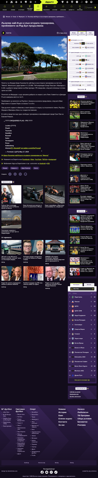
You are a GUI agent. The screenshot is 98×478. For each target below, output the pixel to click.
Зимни (34, 435)
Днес (82, 33)
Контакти (62, 422)
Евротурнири (7, 426)
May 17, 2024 (24, 152)
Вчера (74, 33)
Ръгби (33, 455)
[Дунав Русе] (81, 2)
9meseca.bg (41, 462)
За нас (61, 425)
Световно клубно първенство (21, 450)
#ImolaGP (17, 148)
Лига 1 (19, 425)
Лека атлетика (34, 422)
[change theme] (95, 7)
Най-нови (81, 96)
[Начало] (4, 16)
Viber (32, 159)
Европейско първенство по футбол (21, 444)
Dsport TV (71, 9)
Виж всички (81, 89)
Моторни (34, 438)
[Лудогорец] (6, 2)
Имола (36, 168)
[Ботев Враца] (77, 2)
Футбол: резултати (75, 396)
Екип (60, 415)
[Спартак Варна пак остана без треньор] (82, 239)
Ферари (5, 168)
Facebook (26, 159)
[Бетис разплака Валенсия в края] (82, 114)
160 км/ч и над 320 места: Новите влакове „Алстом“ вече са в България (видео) (11, 258)
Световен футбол (29, 9)
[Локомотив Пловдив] (86, 2)
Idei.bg (56, 462)
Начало (5, 9)
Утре (90, 33)
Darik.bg (26, 462)
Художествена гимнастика (36, 432)
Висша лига (20, 414)
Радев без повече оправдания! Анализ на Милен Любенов (11, 283)
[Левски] (11, 2)
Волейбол (35, 412)
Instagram (52, 159)
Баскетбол (35, 414)
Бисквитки (82, 422)
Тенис (33, 417)
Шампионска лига (82, 52)
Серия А (19, 423)
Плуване (34, 444)
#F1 (12, 148)
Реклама (82, 425)
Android (42, 163)
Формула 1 (22, 16)
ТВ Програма (79, 9)
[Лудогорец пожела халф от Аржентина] (82, 167)
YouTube (38, 159)
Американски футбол (36, 452)
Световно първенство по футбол (21, 439)
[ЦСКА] (16, 2)
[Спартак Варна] (62, 2)
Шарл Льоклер (26, 168)
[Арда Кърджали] (26, 2)
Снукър (34, 446)
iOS (48, 163)
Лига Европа (21, 431)
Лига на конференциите (83, 81)
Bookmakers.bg (74, 394)
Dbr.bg (72, 462)
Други (19, 453)
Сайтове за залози (75, 392)
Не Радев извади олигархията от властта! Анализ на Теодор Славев (32, 258)
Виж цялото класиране (81, 380)
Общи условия (84, 419)
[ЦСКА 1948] (21, 2)
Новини (13, 9)
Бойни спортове (34, 441)
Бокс (33, 429)
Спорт (38, 9)
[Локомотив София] (91, 2)
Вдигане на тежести (35, 426)
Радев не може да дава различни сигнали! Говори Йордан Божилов (53, 284)
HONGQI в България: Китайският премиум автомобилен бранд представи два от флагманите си (55, 259)
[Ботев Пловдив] (30, 2)
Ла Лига (77, 40)
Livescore (63, 9)
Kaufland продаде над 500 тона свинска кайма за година (32, 283)
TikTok (44, 159)
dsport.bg (8, 33)
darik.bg (25, 262)
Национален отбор (7, 423)
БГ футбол (21, 9)
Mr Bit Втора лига (7, 415)
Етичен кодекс (65, 419)
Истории (54, 9)
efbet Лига (6, 412)
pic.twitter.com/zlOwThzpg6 (31, 148)
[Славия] (67, 2)
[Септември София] (35, 2)
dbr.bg (3, 262)
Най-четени (81, 211)
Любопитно (46, 9)
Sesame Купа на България (7, 419)
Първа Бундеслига (20, 419)
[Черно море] (72, 2)
